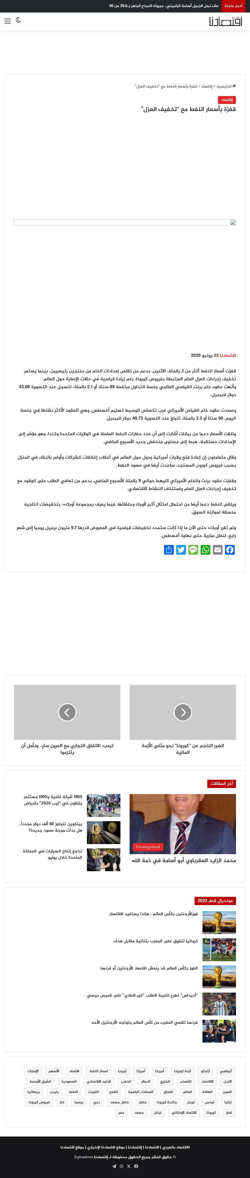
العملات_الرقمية (140, 1092)
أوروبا (122, 1071)
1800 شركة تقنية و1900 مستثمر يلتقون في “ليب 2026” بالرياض (53, 800)
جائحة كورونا (167, 1102)
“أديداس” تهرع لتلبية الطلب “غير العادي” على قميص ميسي (142, 995)
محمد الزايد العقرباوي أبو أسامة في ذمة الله (184, 860)
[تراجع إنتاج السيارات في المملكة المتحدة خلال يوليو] (103, 859)
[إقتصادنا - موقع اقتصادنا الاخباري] (216, 21)
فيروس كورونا (39, 1102)
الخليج (165, 1082)
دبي (96, 1102)
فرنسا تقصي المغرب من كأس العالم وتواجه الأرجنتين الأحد (144, 1022)
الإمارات (32, 1071)
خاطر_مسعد (119, 1102)
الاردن (227, 1082)
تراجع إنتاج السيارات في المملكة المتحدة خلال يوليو (52, 854)
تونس (209, 1102)
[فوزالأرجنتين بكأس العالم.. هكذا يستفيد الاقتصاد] (219, 922)
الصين (227, 1092)
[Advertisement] (125, 49)
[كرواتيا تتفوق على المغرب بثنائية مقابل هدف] (219, 949)
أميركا (141, 1071)
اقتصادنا (228, 356)
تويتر (191, 1102)
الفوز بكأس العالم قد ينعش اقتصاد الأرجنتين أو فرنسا (149, 968)
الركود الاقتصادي (99, 1082)
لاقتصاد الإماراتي (184, 1113)
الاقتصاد (207, 1082)
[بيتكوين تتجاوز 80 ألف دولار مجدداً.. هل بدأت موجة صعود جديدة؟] (103, 832)
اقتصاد (74, 1071)
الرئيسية (224, 86)
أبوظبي (226, 1071)
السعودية (69, 1082)
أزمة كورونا (182, 1071)
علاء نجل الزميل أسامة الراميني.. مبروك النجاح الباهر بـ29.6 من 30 (164, 6)
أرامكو (205, 1071)
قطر (229, 1113)
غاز (62, 1102)
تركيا (228, 1102)
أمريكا (159, 1071)
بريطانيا (33, 1092)
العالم (187, 1092)
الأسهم (53, 1071)
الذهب (126, 1082)
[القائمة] (8, 24)
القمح (113, 1092)
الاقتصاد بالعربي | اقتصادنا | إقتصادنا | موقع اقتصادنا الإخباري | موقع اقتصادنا (125, 1147)
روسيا (78, 1102)
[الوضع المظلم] (18, 24)
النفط (73, 1092)
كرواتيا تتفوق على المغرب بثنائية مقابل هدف (155, 941)
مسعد (139, 1113)
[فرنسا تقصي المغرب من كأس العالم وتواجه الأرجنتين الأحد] (219, 1031)
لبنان (158, 1113)
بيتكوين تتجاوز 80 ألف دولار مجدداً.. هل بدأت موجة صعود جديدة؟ (50, 827)
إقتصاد (206, 86)
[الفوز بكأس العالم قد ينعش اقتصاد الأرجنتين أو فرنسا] (219, 976)
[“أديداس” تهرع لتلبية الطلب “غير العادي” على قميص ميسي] (219, 1004)
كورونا (211, 1113)
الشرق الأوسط (40, 1082)
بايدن (54, 1092)
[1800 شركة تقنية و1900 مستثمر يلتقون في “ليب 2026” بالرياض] (103, 805)
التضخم (185, 1082)
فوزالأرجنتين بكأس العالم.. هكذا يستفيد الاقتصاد (153, 914)
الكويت (93, 1092)
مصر (121, 1113)
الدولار (145, 1082)
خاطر (143, 1102)
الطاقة (207, 1092)
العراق (168, 1092)
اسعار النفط (98, 1071)
